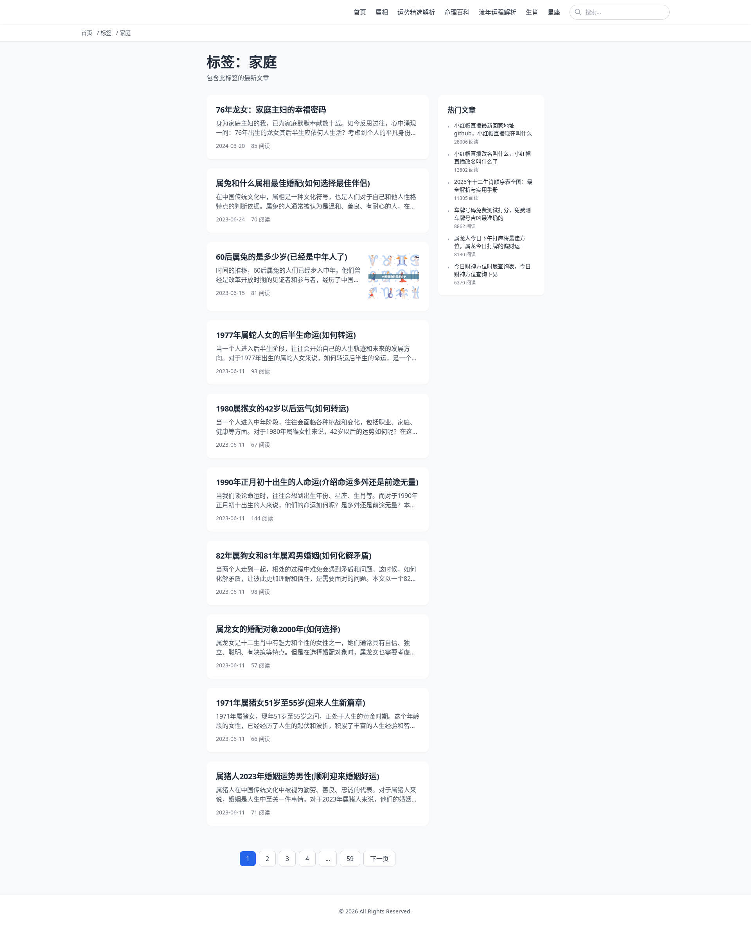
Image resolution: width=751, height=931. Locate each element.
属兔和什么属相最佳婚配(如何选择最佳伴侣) (293, 183)
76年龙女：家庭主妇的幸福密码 (271, 109)
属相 (382, 12)
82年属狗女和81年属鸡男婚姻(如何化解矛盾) (294, 555)
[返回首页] (82, 12)
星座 (554, 12)
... (327, 858)
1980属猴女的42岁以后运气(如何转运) (282, 408)
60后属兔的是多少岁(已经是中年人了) (281, 257)
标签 (106, 32)
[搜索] (578, 12)
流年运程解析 (497, 12)
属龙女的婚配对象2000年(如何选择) (278, 629)
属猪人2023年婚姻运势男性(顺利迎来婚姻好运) (297, 776)
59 (350, 858)
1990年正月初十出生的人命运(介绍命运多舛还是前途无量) (317, 482)
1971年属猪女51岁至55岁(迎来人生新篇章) (290, 702)
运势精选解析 (416, 12)
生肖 (532, 12)
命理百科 (456, 12)
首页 (360, 12)
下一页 (379, 858)
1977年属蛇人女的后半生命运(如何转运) (286, 335)
